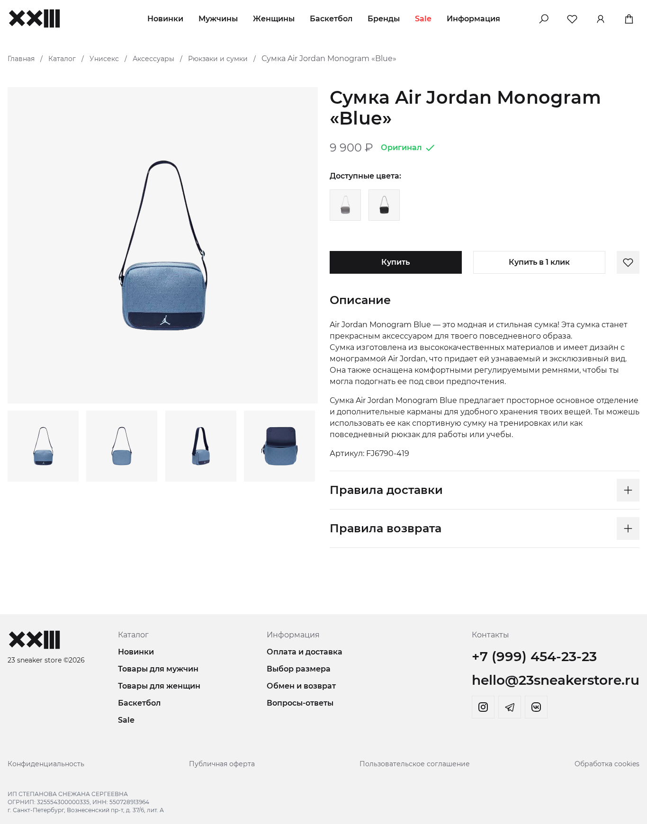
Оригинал (401, 147)
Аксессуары (153, 58)
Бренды (384, 18)
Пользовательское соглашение (414, 764)
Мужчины (218, 18)
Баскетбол (331, 18)
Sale (423, 18)
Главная (21, 58)
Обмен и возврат (301, 685)
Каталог (62, 58)
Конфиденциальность (46, 764)
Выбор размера (299, 668)
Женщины (274, 18)
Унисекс (104, 58)
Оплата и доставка (304, 651)
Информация (473, 18)
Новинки (165, 18)
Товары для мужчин (158, 668)
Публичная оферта (222, 764)
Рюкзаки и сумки (218, 58)
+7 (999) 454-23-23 (534, 656)
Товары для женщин (159, 685)
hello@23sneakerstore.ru (555, 680)
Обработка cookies (607, 764)
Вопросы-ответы (300, 703)
